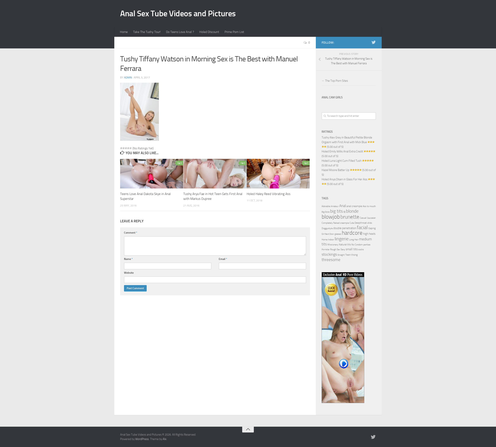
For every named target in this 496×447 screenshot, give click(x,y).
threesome (331, 259)
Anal (342, 206)
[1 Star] (121, 148)
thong (354, 254)
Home (124, 32)
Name (128, 259)
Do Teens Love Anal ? (180, 32)
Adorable (326, 206)
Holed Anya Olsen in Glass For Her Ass (344, 179)
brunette (349, 217)
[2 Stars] (123, 148)
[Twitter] (373, 42)
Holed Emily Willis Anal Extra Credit (342, 151)
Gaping (372, 228)
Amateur (335, 206)
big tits (336, 211)
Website (129, 272)
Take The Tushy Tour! (147, 32)
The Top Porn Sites (336, 81)
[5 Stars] (130, 148)
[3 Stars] (126, 148)
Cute (352, 223)
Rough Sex (335, 249)
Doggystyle (327, 228)
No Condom (357, 244)
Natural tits (345, 244)
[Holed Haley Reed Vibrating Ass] (278, 173)
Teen (348, 254)
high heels (369, 234)
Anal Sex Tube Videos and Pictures (178, 13)
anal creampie (354, 206)
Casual (363, 218)
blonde (352, 211)
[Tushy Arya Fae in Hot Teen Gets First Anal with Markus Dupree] (214, 173)
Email (223, 259)
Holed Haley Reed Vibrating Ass (268, 194)
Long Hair (353, 239)
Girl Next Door (328, 234)
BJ (344, 212)
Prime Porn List (234, 32)
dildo (369, 223)
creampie (344, 223)
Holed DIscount (209, 32)
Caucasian (371, 218)
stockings (329, 254)
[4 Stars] (128, 148)
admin (128, 77)
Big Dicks (326, 212)
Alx (164, 439)
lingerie (342, 239)
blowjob (331, 216)
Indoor (331, 239)
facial (362, 227)
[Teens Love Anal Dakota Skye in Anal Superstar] (151, 173)
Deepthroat (361, 222)
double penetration (344, 228)
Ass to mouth (369, 206)
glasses (338, 234)
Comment (130, 232)
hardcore (352, 233)
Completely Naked (330, 223)
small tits (352, 249)
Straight (341, 255)
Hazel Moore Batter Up (335, 170)
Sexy (343, 249)
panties (366, 244)
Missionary (332, 244)
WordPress (142, 439)
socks (361, 249)
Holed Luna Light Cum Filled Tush (342, 160)
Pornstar (326, 249)
